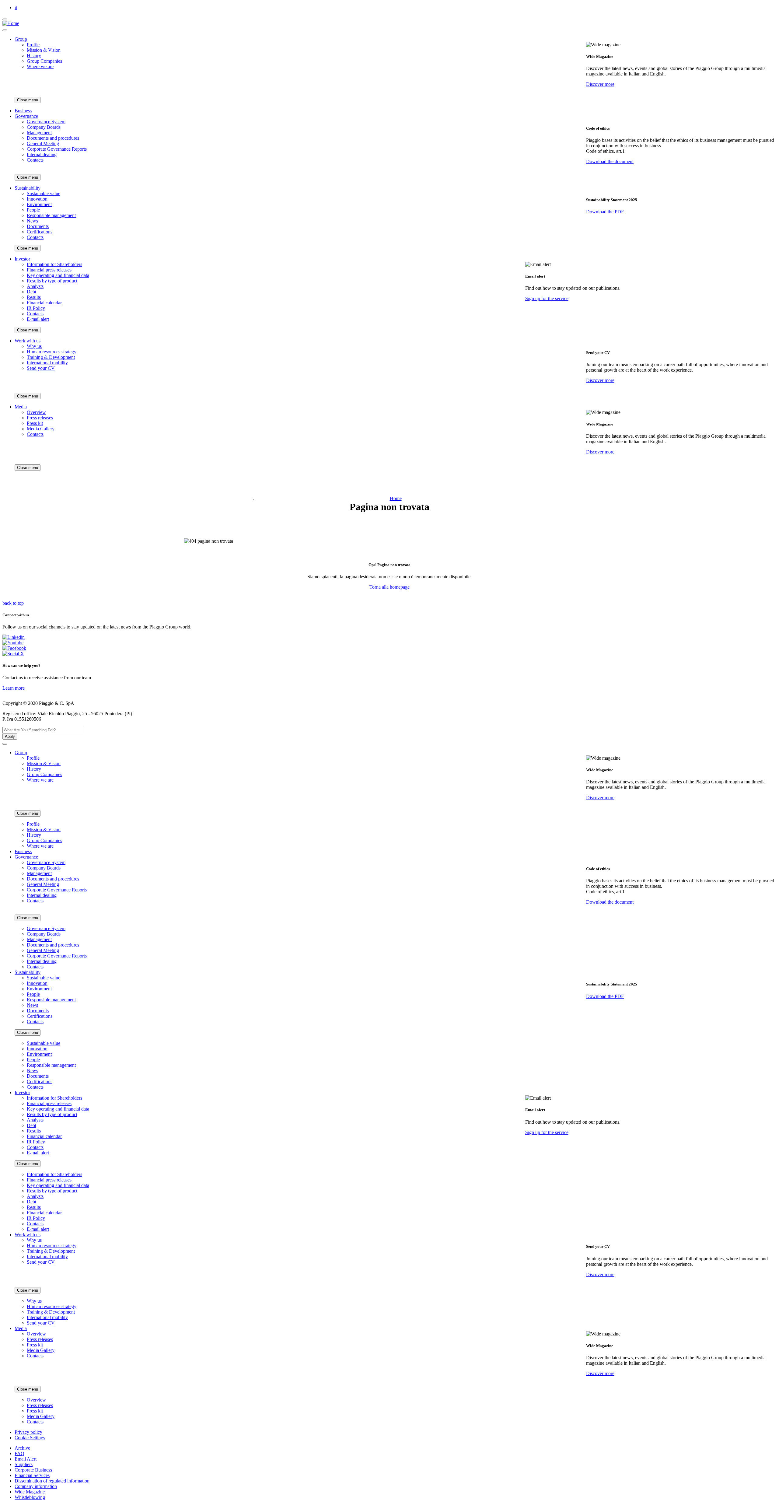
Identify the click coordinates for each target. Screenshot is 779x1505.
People (33, 209)
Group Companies (44, 61)
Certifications (39, 231)
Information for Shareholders (54, 264)
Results (34, 297)
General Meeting (43, 143)
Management (39, 132)
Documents (38, 226)
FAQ (19, 1453)
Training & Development (51, 357)
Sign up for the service (546, 298)
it (16, 7)
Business (23, 110)
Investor (22, 258)
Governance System (46, 121)
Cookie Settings (30, 1437)
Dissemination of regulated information (52, 1480)
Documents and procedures (53, 138)
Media (21, 406)
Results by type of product (52, 280)
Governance (26, 116)
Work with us (27, 340)
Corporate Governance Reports (57, 149)
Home (396, 498)
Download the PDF (605, 211)
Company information (36, 1486)
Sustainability (27, 188)
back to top (13, 603)
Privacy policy (28, 1432)
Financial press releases (49, 269)
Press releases (40, 417)
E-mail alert (38, 319)
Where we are (40, 66)
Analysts (35, 286)
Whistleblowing (30, 1497)
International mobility (47, 362)
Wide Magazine (30, 1491)
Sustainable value (43, 193)
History (34, 55)
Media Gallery (40, 428)
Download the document (610, 161)
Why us (34, 346)
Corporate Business (33, 1469)
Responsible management (51, 215)
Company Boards (44, 127)
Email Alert (26, 1458)
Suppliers (24, 1464)
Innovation (37, 198)
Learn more (13, 688)
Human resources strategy (51, 351)
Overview (36, 412)
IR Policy (36, 308)
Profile (33, 44)
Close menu (27, 100)
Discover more (600, 84)
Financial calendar (44, 302)
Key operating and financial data (58, 275)
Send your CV (41, 368)
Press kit (35, 423)
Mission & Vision (44, 50)
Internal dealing (42, 154)
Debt (31, 291)
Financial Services (32, 1475)
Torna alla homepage (389, 587)
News (32, 220)
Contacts (35, 160)
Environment (39, 204)
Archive (22, 1448)
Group (21, 39)
